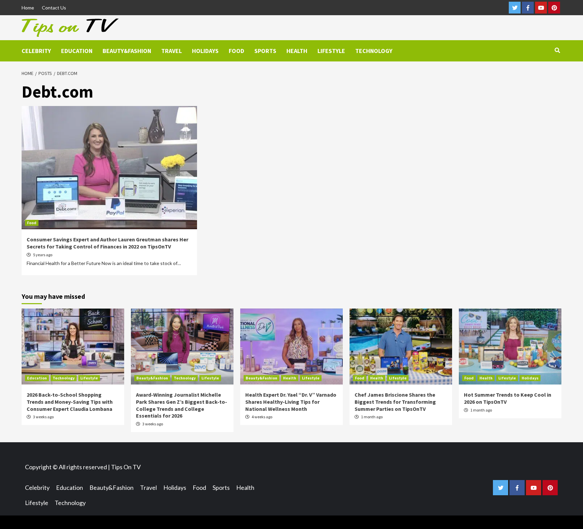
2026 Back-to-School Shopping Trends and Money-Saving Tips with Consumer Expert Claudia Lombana (70, 401)
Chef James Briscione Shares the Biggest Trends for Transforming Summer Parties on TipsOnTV (395, 401)
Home (28, 7)
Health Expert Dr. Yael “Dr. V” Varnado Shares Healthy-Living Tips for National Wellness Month (290, 401)
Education (76, 51)
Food (236, 51)
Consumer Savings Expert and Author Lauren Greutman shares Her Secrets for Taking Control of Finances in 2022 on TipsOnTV (107, 243)
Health (296, 51)
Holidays (205, 51)
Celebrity (36, 51)
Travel (171, 51)
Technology (373, 51)
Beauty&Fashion (127, 51)
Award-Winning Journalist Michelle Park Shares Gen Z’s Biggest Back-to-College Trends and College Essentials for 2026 (181, 405)
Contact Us (54, 7)
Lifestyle (331, 51)
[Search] (557, 50)
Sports (265, 51)
